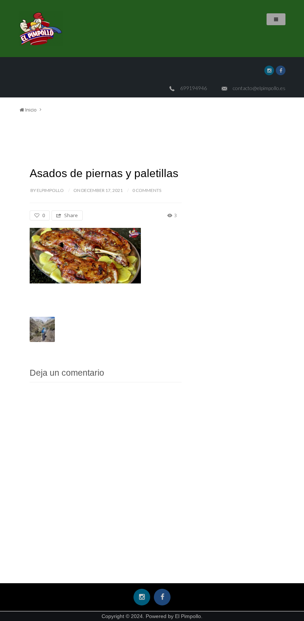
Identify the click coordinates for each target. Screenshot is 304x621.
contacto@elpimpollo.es (259, 88)
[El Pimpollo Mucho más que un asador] (41, 28)
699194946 (193, 88)
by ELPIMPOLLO (47, 190)
